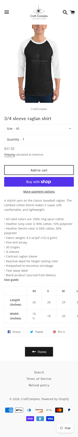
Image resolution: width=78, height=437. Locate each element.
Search (39, 372)
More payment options (39, 191)
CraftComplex (30, 399)
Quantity (13, 139)
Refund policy (39, 385)
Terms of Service (39, 378)
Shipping (9, 154)
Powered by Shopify (55, 399)
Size (9, 129)
